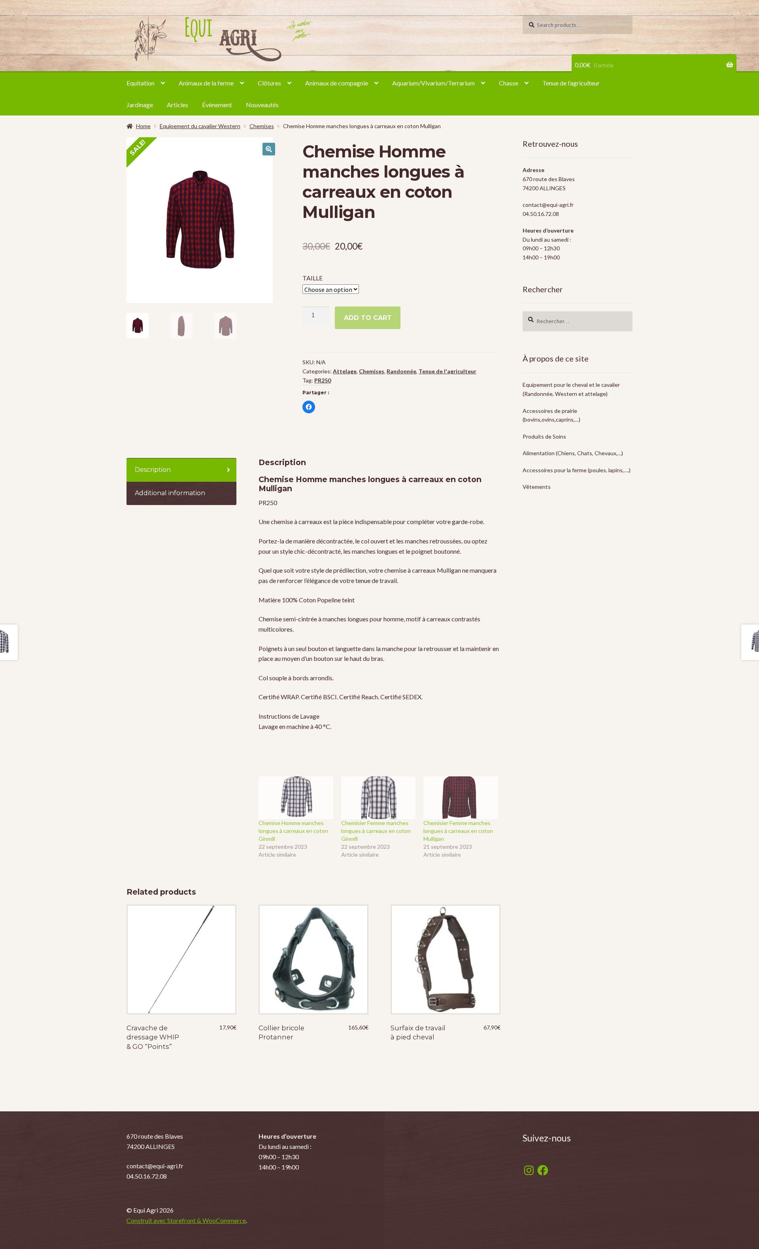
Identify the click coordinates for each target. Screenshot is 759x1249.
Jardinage (139, 104)
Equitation (140, 83)
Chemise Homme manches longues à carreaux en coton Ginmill (293, 830)
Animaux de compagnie (336, 83)
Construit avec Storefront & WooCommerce (186, 1220)
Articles (177, 104)
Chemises (261, 126)
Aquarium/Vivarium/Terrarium (433, 83)
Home (143, 126)
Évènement (217, 104)
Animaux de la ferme (206, 83)
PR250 (322, 380)
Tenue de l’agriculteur (571, 83)
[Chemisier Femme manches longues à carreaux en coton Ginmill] (378, 797)
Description (153, 469)
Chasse (508, 83)
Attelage (345, 371)
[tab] (181, 470)
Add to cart (368, 318)
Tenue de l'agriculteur (447, 371)
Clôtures (269, 83)
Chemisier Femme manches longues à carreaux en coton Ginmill (376, 830)
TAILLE (312, 278)
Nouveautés (262, 104)
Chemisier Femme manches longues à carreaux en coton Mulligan (458, 830)
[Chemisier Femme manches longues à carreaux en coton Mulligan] (460, 797)
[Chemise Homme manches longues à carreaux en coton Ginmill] (296, 797)
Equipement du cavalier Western (200, 126)
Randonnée (401, 371)
